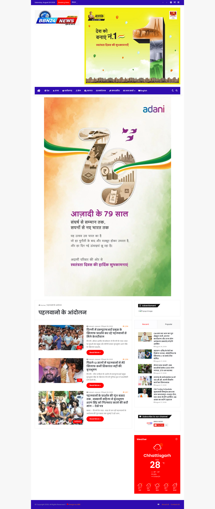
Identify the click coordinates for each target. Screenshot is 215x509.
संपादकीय (115, 90)
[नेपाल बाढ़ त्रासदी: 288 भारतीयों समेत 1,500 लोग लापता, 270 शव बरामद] (145, 368)
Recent (145, 324)
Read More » (95, 352)
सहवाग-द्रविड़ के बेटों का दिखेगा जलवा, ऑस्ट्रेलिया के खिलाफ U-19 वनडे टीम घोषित (165, 354)
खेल (79, 90)
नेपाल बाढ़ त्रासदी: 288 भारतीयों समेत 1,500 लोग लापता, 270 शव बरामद (96, 2)
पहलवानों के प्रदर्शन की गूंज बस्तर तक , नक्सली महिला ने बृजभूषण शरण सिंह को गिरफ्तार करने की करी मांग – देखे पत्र (107, 401)
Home (42, 305)
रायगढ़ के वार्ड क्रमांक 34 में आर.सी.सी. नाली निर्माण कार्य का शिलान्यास (164, 380)
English (143, 90)
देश (47, 90)
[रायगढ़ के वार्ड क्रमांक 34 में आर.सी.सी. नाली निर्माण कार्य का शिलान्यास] (145, 380)
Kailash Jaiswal (94, 326)
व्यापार (90, 90)
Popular (168, 324)
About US (165, 504)
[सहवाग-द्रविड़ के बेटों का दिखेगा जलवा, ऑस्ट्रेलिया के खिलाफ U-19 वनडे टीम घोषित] (145, 354)
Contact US (175, 504)
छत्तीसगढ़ (68, 90)
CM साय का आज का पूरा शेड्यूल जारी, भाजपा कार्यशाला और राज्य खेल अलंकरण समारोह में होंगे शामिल (163, 338)
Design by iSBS (74, 504)
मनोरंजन (102, 90)
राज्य (56, 90)
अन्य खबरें (129, 90)
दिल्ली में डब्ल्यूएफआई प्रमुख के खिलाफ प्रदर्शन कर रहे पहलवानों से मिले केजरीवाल (106, 333)
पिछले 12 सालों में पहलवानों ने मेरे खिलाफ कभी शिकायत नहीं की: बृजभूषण (105, 366)
